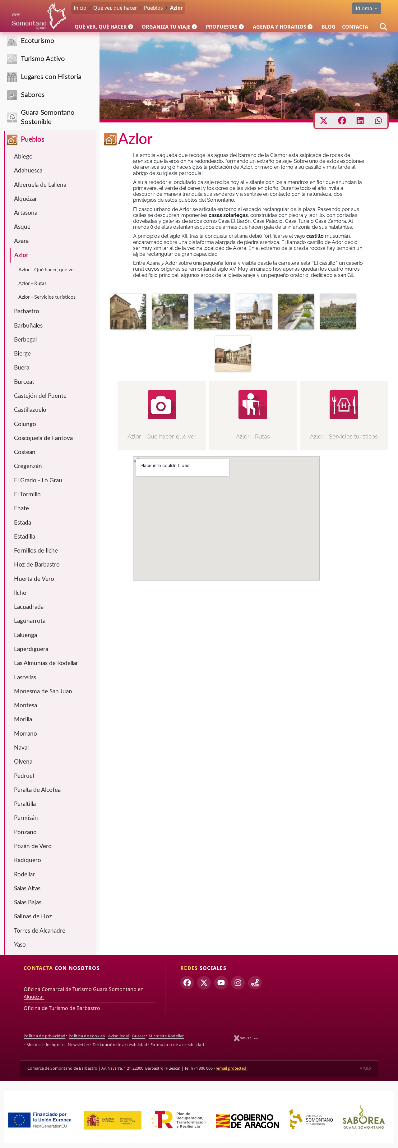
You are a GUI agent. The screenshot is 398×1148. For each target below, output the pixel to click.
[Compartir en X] (324, 121)
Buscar (138, 1036)
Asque (22, 227)
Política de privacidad (44, 1036)
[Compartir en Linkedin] (360, 121)
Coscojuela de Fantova (43, 438)
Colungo (25, 424)
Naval (21, 748)
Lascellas (25, 678)
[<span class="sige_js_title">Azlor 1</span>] (213, 312)
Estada (22, 523)
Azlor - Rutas (32, 283)
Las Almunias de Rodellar (46, 663)
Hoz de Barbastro (37, 565)
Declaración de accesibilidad (120, 1044)
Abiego (23, 157)
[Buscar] (383, 26)
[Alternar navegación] (131, 26)
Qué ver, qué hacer (101, 26)
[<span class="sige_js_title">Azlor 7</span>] (129, 312)
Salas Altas (27, 889)
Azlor (21, 255)
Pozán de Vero (33, 846)
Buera (21, 368)
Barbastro (26, 312)
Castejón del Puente (40, 396)
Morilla (23, 720)
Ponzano (25, 832)
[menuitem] (105, 26)
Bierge (22, 354)
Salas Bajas (27, 903)
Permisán (26, 818)
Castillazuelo (30, 410)
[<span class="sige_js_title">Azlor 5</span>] (297, 312)
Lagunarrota (29, 621)
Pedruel (24, 776)
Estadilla (24, 537)
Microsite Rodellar (166, 1036)
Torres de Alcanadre (39, 931)
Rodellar (24, 875)
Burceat (24, 382)
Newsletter (78, 1044)
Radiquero (27, 860)
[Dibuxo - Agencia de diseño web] (246, 1038)
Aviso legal (118, 1036)
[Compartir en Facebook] (342, 121)
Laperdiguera (31, 649)
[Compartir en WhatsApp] (378, 121)
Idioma (364, 8)
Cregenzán (28, 466)
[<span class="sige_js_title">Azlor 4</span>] (339, 312)
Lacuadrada (29, 607)
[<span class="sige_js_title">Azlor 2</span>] (255, 312)
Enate (21, 509)
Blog (329, 26)
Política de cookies (87, 1036)
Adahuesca (28, 171)
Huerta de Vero (34, 579)
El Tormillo (27, 495)
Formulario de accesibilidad (177, 1044)
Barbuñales (28, 326)
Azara (21, 241)
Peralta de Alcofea (37, 790)
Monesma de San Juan (43, 692)
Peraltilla (25, 804)
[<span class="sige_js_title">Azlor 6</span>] (171, 312)
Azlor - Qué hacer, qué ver (46, 269)
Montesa (25, 706)
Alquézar (25, 199)
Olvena (23, 762)
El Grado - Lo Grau (38, 481)
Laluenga (25, 635)
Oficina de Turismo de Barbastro (62, 1008)
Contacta (355, 26)
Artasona (25, 213)
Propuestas (222, 26)
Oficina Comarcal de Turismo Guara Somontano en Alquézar (84, 993)
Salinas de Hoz (33, 917)
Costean (24, 452)
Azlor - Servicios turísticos (47, 297)
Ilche (20, 593)
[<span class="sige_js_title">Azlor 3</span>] (234, 354)
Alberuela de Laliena (40, 185)
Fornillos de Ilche (36, 551)
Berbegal (25, 340)
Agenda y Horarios (279, 26)
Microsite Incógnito (45, 1044)
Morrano (25, 734)
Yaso (20, 945)
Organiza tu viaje (166, 26)
